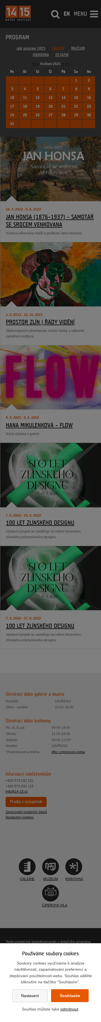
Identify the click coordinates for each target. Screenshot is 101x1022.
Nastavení (30, 995)
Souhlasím (70, 995)
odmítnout (69, 1009)
